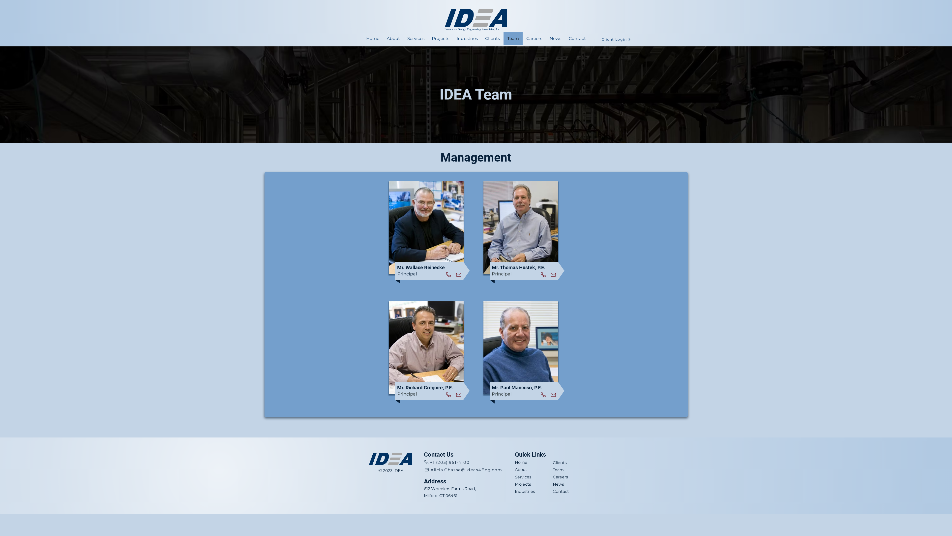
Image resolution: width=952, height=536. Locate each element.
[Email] (459, 274)
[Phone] (449, 274)
